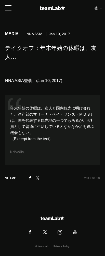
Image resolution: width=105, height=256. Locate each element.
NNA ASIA (17, 152)
